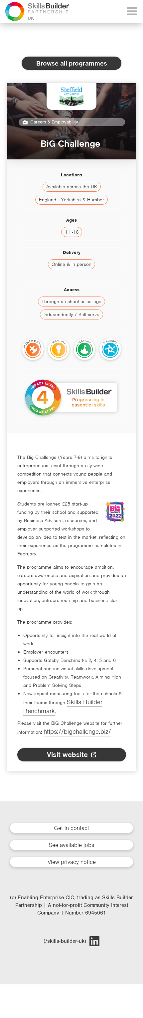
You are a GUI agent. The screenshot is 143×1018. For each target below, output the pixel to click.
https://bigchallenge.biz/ (77, 731)
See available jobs (71, 845)
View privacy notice (72, 862)
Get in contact (71, 828)
